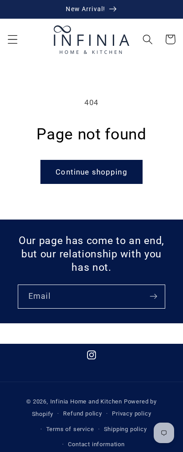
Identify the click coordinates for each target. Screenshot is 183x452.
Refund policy (82, 413)
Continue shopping (91, 171)
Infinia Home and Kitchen (86, 401)
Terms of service (70, 429)
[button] (12, 39)
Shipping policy (125, 429)
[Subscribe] (153, 297)
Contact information (96, 444)
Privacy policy (131, 413)
